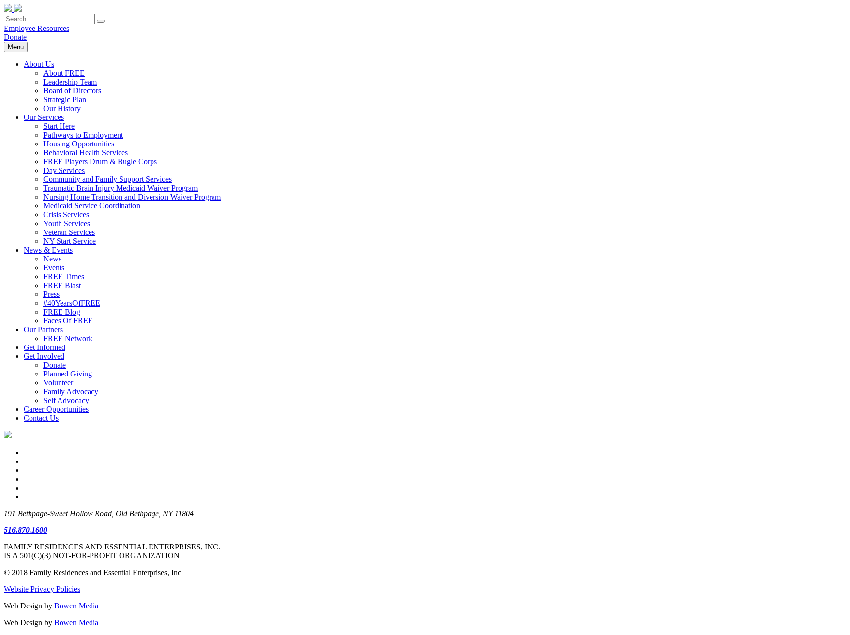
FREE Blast (62, 285)
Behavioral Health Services (85, 152)
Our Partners (43, 329)
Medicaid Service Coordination (91, 206)
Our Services (44, 117)
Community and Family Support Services (107, 179)
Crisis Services (66, 214)
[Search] (101, 21)
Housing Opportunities (78, 144)
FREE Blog (61, 312)
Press (51, 294)
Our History (62, 108)
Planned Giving (67, 374)
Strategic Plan (64, 99)
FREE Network (67, 338)
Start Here (59, 126)
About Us (39, 64)
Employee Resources (36, 28)
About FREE (64, 73)
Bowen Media (76, 606)
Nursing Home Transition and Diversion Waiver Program (132, 197)
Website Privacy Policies (42, 589)
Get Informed (44, 347)
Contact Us (41, 418)
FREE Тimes (63, 276)
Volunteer (58, 382)
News (52, 259)
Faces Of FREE (68, 321)
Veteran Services (69, 232)
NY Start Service (69, 241)
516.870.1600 (25, 530)
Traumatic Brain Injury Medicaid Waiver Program (120, 188)
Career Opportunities (56, 409)
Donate (15, 37)
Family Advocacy (70, 391)
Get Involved (44, 356)
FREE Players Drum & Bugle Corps (100, 161)
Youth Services (66, 223)
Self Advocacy (66, 400)
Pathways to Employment (83, 135)
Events (53, 267)
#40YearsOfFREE (71, 303)
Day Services (64, 170)
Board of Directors (72, 91)
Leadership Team (70, 82)
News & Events (48, 250)
